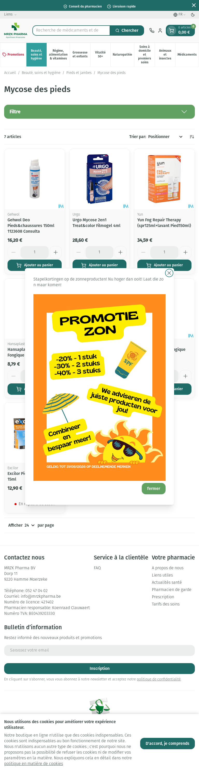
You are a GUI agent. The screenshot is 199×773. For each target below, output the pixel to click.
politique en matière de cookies (33, 764)
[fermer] (169, 273)
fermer (153, 488)
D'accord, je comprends (167, 743)
